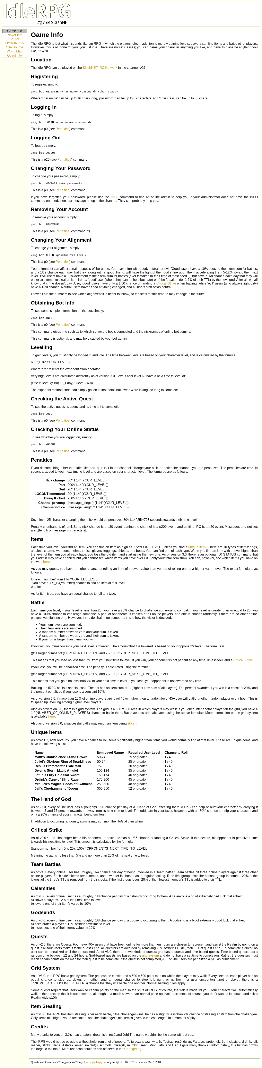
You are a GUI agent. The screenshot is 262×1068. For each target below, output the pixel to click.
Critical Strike (166, 283)
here (46, 561)
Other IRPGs (14, 43)
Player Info (14, 35)
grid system (150, 955)
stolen (132, 723)
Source (14, 39)
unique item (196, 547)
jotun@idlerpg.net (96, 1062)
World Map (15, 51)
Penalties (62, 129)
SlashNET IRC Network (100, 67)
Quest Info (14, 55)
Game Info (14, 31)
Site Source (14, 47)
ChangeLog (132, 1049)
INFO (114, 197)
